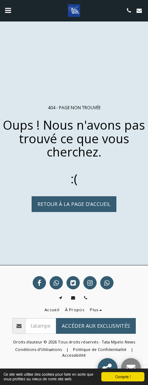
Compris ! (123, 376)
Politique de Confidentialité (99, 349)
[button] (8, 10)
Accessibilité (74, 355)
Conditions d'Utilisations (38, 349)
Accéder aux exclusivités (96, 325)
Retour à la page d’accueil (74, 204)
